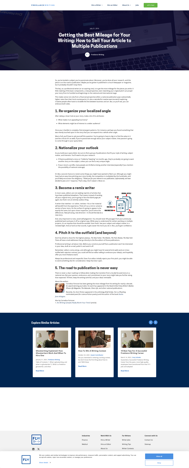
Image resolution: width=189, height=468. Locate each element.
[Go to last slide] (151, 322)
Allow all (159, 456)
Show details (43, 462)
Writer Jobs (126, 440)
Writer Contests (128, 448)
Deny (159, 463)
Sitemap (148, 444)
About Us (125, 5)
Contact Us (149, 440)
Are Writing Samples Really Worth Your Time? (73, 303)
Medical (85, 444)
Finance (85, 440)
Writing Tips (126, 444)
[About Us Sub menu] (130, 5)
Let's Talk (150, 5)
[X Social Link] (38, 449)
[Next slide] (156, 322)
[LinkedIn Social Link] (34, 449)
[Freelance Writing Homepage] (36, 439)
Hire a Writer (96, 5)
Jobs (137, 5)
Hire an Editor (112, 5)
